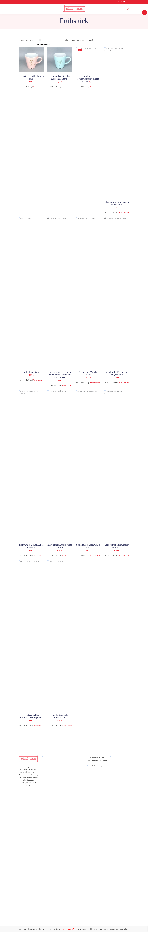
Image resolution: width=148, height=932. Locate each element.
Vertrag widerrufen (68, 929)
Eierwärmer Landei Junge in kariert (59, 546)
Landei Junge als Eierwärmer (60, 716)
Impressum (114, 929)
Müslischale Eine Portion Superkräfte (117, 203)
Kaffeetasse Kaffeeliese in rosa (31, 77)
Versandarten (82, 929)
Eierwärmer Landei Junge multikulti (31, 546)
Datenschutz (124, 929)
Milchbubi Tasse (31, 372)
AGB (50, 929)
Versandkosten (38, 87)
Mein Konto (104, 929)
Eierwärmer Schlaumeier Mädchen (117, 546)
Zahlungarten (93, 929)
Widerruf (57, 929)
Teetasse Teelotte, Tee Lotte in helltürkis (59, 77)
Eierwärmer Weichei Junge (88, 373)
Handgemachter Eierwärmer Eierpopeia (31, 716)
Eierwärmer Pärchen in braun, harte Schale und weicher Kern (60, 375)
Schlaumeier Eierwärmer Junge (88, 546)
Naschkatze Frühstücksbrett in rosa (88, 77)
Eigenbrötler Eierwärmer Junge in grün (117, 373)
